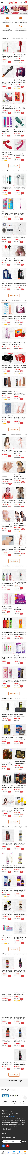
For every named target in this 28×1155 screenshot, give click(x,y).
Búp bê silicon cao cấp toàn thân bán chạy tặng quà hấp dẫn (20, 549)
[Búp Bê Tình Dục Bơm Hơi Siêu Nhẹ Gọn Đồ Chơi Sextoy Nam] (8, 493)
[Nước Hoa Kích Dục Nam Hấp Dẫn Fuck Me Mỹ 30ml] (20, 963)
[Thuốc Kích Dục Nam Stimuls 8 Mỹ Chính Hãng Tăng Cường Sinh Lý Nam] (8, 963)
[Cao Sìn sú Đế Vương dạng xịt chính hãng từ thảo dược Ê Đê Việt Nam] (8, 730)
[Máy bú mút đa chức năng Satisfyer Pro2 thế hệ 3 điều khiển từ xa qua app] (20, 71)
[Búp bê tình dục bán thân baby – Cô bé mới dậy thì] (8, 443)
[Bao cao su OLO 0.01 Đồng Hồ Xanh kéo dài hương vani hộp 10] (8, 408)
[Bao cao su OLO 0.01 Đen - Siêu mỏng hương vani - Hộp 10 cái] (8, 358)
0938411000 (23, 29)
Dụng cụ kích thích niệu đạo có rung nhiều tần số (7, 260)
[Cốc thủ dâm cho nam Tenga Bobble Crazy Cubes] (8, 204)
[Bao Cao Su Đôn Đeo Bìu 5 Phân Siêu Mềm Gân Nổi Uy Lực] (20, 408)
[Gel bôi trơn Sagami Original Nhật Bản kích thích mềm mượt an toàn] (8, 599)
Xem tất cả (13, 166)
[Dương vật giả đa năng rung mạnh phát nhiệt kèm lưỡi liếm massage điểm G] (8, 145)
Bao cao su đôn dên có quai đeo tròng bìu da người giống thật (7, 318)
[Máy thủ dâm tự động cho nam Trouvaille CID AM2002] (20, 179)
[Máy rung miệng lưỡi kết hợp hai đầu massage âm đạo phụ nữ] (20, 47)
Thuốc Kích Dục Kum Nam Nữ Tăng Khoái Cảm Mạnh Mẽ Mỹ (20, 914)
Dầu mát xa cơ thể (18, 566)
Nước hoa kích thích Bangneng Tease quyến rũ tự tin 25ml (19, 994)
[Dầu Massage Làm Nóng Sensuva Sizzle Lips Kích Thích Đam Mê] (8, 623)
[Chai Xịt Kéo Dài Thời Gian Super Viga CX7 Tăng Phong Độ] (20, 778)
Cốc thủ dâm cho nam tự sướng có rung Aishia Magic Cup (7, 237)
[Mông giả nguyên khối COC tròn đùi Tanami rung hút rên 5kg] (20, 251)
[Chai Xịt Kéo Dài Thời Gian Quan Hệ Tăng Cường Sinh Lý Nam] (8, 778)
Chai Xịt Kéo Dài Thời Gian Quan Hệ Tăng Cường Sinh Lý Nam (7, 787)
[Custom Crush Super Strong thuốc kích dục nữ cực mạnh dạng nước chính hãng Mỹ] (8, 881)
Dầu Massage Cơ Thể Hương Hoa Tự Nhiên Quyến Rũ (7, 585)
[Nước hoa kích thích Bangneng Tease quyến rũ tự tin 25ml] (20, 985)
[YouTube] (7, 1145)
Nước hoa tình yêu (17, 827)
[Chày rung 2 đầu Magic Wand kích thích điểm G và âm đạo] (20, 145)
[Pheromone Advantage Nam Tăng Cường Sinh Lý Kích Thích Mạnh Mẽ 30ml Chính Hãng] (8, 1032)
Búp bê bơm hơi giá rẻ (16, 434)
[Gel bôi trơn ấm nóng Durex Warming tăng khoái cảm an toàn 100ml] (20, 623)
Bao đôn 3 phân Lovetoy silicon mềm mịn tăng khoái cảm (19, 394)
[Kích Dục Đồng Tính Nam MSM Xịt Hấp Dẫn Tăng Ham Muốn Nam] (20, 1010)
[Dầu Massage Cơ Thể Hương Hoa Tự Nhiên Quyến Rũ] (8, 575)
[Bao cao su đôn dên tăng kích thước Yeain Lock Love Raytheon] (8, 382)
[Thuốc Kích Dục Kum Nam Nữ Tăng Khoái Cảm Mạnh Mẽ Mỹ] (20, 905)
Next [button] (25, 1098)
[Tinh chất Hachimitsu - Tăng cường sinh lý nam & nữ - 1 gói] (20, 754)
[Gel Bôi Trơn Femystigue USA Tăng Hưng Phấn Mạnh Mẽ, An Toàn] (20, 599)
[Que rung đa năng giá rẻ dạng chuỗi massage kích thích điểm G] (8, 122)
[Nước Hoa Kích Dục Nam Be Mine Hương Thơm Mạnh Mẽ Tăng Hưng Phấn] (20, 1055)
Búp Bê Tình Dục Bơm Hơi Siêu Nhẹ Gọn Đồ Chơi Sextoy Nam (7, 502)
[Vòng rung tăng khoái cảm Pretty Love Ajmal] (8, 274)
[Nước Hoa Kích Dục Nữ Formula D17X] (20, 835)
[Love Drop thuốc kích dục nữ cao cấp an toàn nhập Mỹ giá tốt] (20, 881)
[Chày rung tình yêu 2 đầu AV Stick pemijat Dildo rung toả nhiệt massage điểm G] (8, 71)
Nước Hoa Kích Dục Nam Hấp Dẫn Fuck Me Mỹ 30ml (19, 971)
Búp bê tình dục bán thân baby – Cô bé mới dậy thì (7, 452)
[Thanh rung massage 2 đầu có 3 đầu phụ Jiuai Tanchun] (8, 47)
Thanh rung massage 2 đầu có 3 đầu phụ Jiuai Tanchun (7, 57)
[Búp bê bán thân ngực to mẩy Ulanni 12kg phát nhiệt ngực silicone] (20, 493)
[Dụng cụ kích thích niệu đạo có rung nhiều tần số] (8, 251)
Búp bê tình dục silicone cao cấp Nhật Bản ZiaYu (20, 525)
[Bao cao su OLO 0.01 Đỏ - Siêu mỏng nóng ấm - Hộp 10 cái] (20, 358)
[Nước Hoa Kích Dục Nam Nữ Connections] (8, 858)
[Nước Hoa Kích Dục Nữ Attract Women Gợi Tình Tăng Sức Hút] (20, 858)
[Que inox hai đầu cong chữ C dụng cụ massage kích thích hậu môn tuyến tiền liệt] (20, 228)
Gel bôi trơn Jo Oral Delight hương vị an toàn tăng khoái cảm (7, 658)
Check (23, 1141)
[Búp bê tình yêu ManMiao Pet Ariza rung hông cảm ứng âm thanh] (8, 467)
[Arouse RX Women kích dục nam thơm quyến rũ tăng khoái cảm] (8, 985)
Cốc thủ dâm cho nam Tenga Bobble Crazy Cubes (7, 214)
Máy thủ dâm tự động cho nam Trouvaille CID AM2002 (20, 188)
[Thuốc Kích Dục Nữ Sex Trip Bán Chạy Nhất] (8, 835)
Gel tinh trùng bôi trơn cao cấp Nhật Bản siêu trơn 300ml (20, 583)
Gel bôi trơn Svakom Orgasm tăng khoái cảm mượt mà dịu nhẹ (20, 658)
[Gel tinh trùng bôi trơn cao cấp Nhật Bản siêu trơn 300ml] (20, 575)
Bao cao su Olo (16, 300)
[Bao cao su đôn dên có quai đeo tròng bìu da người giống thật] (8, 309)
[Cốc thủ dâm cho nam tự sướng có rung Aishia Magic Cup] (8, 228)
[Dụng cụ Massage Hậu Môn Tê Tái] (20, 204)
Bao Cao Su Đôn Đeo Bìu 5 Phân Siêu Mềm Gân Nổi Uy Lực (20, 419)
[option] (14, 10)
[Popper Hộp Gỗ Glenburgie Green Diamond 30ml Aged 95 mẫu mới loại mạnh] (20, 707)
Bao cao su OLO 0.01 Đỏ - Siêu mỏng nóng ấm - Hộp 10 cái (20, 367)
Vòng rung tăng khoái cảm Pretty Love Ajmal (7, 285)
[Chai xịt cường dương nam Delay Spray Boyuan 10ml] (8, 707)
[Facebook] (3, 1145)
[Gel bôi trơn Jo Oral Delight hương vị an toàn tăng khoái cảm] (8, 648)
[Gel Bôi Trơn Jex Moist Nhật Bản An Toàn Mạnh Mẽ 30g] (20, 672)
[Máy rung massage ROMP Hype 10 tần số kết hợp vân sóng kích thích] (20, 97)
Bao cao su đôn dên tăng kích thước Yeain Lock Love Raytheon (7, 393)
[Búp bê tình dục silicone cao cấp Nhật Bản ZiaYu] (20, 516)
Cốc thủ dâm (16, 171)
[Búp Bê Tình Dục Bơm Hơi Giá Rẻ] (20, 443)
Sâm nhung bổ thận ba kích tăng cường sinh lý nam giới (7, 764)
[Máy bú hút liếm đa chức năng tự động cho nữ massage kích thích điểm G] (20, 122)
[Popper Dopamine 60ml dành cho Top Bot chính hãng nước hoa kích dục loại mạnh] (20, 801)
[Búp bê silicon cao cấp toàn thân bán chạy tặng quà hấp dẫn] (20, 540)
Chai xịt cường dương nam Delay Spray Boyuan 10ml (7, 716)
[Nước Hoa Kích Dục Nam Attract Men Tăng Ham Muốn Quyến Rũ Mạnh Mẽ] (8, 1055)
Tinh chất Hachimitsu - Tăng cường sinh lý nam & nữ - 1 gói (20, 763)
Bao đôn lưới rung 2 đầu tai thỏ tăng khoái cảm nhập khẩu (8, 344)
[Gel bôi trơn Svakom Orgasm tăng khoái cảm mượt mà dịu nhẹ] (20, 648)
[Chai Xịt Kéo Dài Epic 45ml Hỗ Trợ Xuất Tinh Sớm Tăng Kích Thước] (8, 801)
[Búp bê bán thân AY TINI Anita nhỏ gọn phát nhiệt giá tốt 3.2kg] (8, 516)
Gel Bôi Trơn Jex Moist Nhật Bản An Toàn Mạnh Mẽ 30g (20, 681)
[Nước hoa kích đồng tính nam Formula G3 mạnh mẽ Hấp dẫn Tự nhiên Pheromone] (8, 1010)
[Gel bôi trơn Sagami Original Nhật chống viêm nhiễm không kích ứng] (8, 672)
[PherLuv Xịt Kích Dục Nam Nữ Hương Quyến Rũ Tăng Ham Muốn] (20, 928)
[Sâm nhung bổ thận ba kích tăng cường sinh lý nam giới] (8, 754)
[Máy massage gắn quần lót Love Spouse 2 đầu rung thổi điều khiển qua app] (8, 97)
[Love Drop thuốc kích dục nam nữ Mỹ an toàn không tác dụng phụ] (8, 905)
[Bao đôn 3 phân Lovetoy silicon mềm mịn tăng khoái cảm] (20, 382)
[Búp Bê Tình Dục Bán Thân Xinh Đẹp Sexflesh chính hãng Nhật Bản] (8, 540)
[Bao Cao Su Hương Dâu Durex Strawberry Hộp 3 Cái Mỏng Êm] (20, 333)
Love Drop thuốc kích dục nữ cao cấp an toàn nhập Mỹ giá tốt (20, 891)
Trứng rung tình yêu (17, 38)
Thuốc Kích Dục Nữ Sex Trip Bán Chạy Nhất (7, 844)
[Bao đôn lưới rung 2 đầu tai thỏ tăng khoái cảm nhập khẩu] (8, 333)
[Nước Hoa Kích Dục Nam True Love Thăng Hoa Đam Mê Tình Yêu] (20, 1032)
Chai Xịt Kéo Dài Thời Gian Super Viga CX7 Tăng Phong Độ (20, 787)
